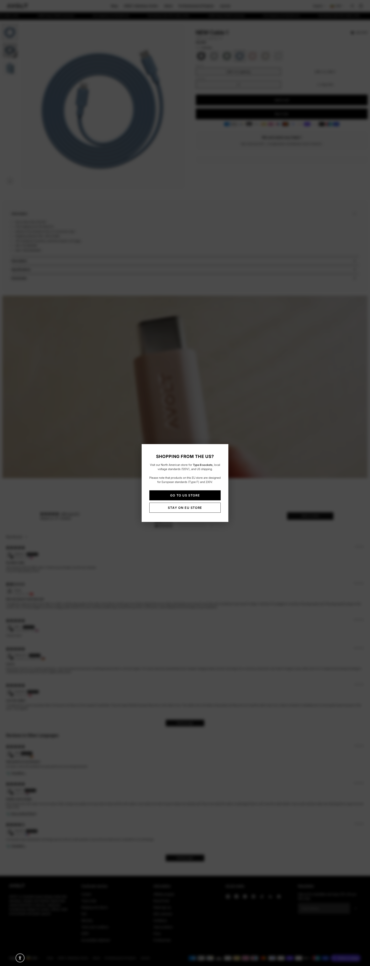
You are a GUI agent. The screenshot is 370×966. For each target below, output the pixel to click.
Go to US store (185, 495)
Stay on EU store (185, 508)
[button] (20, 958)
